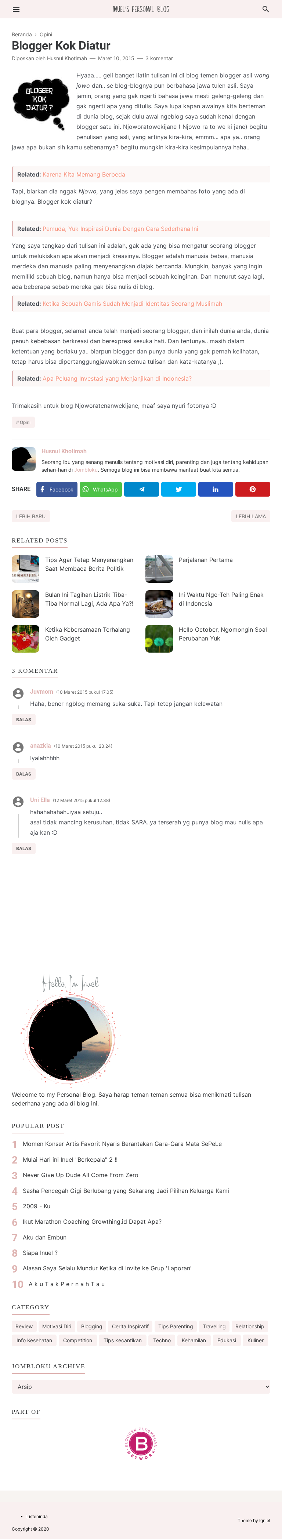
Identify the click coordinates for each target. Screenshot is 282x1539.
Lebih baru (31, 516)
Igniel (264, 1520)
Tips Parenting (175, 1326)
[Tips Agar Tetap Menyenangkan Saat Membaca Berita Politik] (25, 569)
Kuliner (255, 1340)
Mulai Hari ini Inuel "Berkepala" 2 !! (70, 1159)
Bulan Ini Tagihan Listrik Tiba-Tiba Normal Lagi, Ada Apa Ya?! (89, 599)
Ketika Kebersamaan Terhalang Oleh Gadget (87, 634)
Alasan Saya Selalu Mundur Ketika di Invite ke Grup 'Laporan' (107, 1268)
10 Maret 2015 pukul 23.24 (83, 746)
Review (24, 1326)
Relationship (249, 1326)
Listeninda (37, 1516)
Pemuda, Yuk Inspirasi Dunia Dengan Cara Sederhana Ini (120, 228)
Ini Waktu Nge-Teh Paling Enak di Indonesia (221, 599)
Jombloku (86, 470)
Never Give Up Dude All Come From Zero (80, 1175)
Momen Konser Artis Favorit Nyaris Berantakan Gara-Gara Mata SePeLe (122, 1143)
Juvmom (41, 691)
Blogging (91, 1326)
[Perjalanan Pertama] (159, 569)
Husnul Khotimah (64, 451)
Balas (23, 719)
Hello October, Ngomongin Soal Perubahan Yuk (223, 634)
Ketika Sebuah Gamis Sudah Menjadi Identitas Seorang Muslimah (132, 303)
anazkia (40, 745)
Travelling (214, 1326)
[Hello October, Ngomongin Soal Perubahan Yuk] (159, 639)
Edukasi (226, 1340)
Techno (162, 1340)
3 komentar (159, 58)
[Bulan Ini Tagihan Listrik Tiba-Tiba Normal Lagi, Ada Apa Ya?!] (25, 604)
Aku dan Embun (44, 1237)
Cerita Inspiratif (130, 1326)
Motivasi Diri (56, 1326)
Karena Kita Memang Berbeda (84, 174)
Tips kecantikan (123, 1340)
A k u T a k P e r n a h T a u (67, 1284)
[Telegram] (141, 489)
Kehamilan (194, 1340)
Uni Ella (40, 799)
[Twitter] (178, 489)
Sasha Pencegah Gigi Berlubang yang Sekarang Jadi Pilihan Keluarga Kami (126, 1190)
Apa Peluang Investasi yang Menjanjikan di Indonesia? (117, 378)
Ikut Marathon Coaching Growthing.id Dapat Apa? (92, 1221)
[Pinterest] (252, 489)
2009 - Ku (36, 1206)
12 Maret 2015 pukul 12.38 (81, 800)
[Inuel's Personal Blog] (141, 8)
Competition (77, 1340)
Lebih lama (251, 516)
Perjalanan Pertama (206, 559)
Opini (25, 422)
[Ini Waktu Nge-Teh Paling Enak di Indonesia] (159, 604)
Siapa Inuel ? (40, 1252)
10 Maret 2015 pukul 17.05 (85, 692)
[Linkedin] (215, 489)
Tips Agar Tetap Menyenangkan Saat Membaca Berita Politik (89, 564)
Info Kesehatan (34, 1340)
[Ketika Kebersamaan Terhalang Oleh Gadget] (25, 639)
